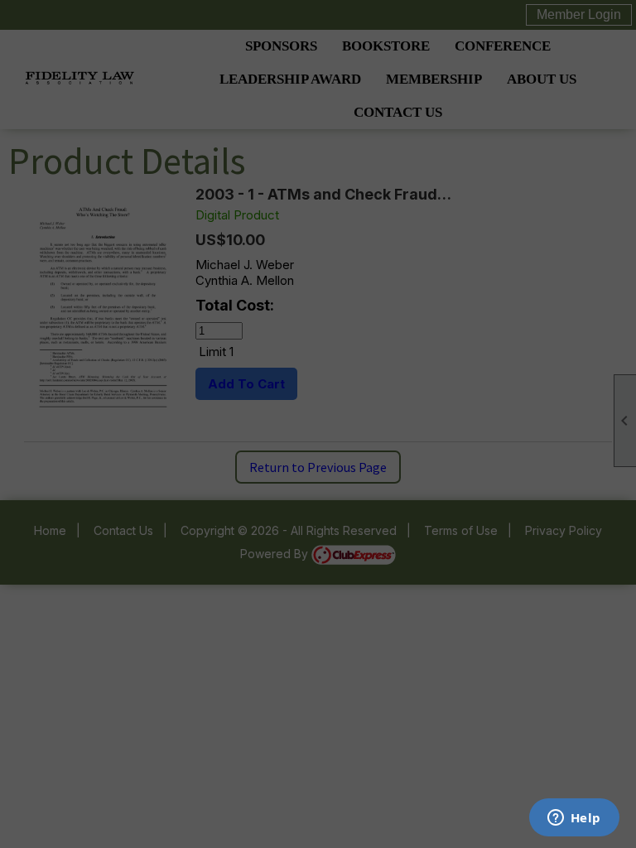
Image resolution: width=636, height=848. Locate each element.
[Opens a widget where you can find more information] (573, 819)
